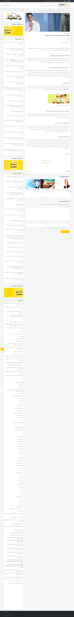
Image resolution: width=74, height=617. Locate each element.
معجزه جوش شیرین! (19, 204)
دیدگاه (66, 206)
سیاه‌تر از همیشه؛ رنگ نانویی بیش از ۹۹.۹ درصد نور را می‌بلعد (13, 43)
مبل (22, 319)
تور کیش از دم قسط (19, 341)
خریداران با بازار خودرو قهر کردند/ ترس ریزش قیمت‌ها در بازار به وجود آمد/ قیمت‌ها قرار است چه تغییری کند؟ (13, 151)
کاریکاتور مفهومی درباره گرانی (17, 111)
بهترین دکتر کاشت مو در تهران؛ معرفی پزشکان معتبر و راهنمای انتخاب (14, 76)
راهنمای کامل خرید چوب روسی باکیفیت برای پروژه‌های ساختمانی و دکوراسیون (15, 315)
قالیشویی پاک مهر (19, 460)
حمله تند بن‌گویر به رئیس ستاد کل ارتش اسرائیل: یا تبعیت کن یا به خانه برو (13, 278)
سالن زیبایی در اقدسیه (19, 413)
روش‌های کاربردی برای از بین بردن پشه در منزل (14, 375)
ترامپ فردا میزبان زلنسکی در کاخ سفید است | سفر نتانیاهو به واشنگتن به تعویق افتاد (14, 105)
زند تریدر (21, 468)
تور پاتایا (21, 451)
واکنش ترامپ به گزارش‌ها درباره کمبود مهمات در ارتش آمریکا (14, 66)
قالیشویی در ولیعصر (19, 339)
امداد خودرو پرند (20, 439)
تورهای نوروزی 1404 (19, 463)
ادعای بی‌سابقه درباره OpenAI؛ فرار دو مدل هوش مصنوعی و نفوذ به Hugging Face (14, 60)
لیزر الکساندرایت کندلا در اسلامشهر (16, 508)
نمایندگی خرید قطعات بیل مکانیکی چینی (15, 581)
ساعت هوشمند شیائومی (18, 408)
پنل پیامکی (21, 387)
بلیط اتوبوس (20, 501)
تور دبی (21, 494)
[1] (34, 38)
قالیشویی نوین (20, 436)
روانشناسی (66, 10)
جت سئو (21, 470)
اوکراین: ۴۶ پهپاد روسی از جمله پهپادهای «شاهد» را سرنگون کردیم (13, 199)
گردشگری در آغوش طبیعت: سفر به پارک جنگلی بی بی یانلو (13, 54)
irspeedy (21, 597)
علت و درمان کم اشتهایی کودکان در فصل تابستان (14, 71)
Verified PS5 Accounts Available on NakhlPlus (14, 362)
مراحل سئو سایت (20, 415)
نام (67, 222)
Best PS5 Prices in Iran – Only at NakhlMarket (14, 356)
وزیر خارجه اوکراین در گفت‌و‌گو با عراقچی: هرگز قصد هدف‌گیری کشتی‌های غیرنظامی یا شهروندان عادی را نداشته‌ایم (13, 89)
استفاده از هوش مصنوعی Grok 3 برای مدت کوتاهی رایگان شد (13, 209)
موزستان (6, 615)
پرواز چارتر (21, 477)
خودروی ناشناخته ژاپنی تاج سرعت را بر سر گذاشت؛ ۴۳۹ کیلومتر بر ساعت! (13, 181)
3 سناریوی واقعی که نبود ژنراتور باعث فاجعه (15, 365)
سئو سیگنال (20, 453)
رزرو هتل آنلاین (20, 448)
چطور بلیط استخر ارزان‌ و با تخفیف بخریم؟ (15, 100)
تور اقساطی (21, 403)
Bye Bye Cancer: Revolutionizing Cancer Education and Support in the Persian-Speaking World (14, 561)
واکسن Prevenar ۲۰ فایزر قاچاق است (16, 220)
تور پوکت (21, 456)
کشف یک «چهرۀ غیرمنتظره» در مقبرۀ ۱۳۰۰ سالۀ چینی (14, 230)
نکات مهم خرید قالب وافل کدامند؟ (16, 523)
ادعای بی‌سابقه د (58, 1)
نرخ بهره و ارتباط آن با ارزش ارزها (17, 517)
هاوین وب (21, 499)
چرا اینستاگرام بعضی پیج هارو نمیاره (16, 532)
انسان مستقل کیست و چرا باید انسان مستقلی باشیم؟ (33, 190)
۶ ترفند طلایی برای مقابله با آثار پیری (63, 189)
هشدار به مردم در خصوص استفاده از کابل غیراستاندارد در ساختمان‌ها (15, 344)
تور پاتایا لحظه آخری (19, 465)
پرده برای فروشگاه (20, 405)
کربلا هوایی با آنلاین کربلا (18, 422)
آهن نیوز (21, 336)
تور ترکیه (21, 482)
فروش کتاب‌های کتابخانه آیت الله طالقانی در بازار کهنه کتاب (14, 187)
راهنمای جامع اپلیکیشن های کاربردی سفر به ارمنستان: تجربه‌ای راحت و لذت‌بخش (15, 267)
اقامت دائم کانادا (20, 484)
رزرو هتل (21, 444)
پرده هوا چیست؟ (20, 511)
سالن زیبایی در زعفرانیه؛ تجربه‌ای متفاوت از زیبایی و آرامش (13, 132)
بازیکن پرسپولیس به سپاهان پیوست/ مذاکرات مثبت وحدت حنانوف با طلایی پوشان (14, 193)
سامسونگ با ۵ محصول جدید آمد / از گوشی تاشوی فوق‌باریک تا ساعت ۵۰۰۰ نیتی (13, 144)
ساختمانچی (21, 331)
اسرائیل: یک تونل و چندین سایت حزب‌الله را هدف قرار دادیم (14, 261)
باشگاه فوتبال (20, 385)
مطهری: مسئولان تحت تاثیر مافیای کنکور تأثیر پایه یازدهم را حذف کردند (13, 120)
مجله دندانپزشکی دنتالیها (18, 351)
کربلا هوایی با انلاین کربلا (18, 382)
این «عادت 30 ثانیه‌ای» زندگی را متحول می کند (48, 190)
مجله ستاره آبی (20, 393)
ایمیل (44, 222)
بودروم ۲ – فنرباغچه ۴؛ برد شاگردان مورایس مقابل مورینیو (14, 215)
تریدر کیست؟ (20, 441)
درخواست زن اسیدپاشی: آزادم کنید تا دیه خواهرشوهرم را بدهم (15, 82)
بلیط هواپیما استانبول (19, 427)
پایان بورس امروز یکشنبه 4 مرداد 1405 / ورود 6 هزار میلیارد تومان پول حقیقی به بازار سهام (13, 138)
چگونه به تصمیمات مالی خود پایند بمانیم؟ (58, 35)
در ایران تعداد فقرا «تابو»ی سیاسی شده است (15, 115)
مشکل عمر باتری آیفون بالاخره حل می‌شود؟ (15, 247)
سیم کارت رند (20, 417)
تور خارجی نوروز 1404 (19, 472)
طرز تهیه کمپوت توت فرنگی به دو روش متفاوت (14, 251)
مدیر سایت (67, 191)
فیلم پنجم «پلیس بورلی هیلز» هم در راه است (15, 176)
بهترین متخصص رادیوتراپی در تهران (16, 321)
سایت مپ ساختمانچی (19, 334)
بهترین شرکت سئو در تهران (18, 396)
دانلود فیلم (21, 401)
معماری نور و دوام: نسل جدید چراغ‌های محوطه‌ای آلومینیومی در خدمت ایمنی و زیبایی (14, 324)
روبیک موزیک (20, 410)
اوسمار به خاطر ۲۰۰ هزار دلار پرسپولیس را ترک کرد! (14, 256)
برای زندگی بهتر (59, 10)
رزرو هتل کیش (20, 458)
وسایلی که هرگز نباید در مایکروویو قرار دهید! (15, 242)
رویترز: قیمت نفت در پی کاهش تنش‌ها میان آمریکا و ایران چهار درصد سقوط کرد (14, 48)
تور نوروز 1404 (20, 446)
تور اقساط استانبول (19, 496)
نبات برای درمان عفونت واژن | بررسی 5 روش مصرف (13, 577)
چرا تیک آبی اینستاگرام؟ (18, 530)
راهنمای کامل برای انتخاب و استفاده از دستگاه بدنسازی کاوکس (14, 273)
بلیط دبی (21, 492)
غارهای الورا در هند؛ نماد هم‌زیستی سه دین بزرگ (14, 225)
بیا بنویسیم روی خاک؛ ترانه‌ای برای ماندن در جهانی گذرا (14, 126)
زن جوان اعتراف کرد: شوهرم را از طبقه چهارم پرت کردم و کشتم (14, 95)
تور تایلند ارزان (20, 504)
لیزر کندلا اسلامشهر (19, 506)
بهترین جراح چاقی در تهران (18, 354)
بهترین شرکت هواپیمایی (18, 429)
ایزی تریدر (21, 398)
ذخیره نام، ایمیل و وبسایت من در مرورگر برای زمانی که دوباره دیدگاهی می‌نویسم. (53, 228)
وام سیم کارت (20, 480)
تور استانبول (20, 489)
